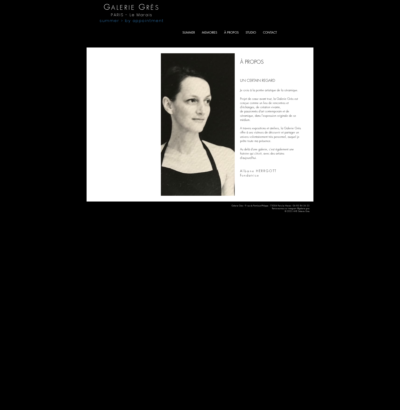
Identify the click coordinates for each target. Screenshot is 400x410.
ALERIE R (127, 7)
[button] (269, 32)
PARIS (131, 15)
